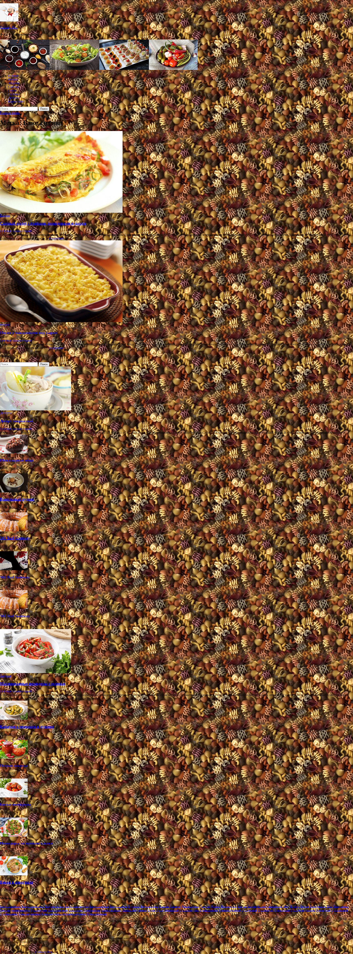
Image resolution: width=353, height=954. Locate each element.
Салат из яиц (76, 909)
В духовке (134, 906)
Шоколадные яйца (17, 460)
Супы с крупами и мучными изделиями (63, 913)
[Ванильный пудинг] (14, 491)
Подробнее (56, 238)
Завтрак (242, 906)
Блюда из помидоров (77, 906)
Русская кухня (39, 909)
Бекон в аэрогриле (16, 882)
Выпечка (164, 906)
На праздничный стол (269, 906)
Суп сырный (323, 909)
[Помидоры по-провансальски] (14, 835)
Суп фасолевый (9, 913)
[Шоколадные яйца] (14, 452)
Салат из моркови (58, 909)
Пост (330, 906)
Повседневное (318, 906)
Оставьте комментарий (16, 231)
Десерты (14, 98)
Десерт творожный (16, 421)
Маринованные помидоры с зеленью (33, 683)
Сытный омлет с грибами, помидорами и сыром (43, 223)
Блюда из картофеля (33, 906)
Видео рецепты (149, 906)
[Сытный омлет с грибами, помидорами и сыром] (176, 172)
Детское (215, 906)
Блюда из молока (54, 906)
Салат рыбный (92, 909)
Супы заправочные (30, 913)
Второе (13, 79)
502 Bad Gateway (15, 538)
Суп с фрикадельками (302, 909)
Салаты (13, 86)
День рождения (190, 906)
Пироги (304, 906)
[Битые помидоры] (14, 796)
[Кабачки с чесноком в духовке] (14, 718)
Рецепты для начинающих (15, 909)
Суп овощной (266, 909)
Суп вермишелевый (167, 909)
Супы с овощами (97, 913)
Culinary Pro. (8, 27)
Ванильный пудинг (17, 499)
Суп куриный (249, 909)
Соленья (14, 94)
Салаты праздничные (134, 909)
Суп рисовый (282, 909)
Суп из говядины (189, 909)
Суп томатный (339, 909)
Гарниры (175, 906)
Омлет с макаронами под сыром (28, 332)
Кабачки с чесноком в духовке (27, 726)
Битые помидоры (15, 804)
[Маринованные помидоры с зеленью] (35, 672)
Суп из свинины (209, 909)
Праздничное (341, 906)
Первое (13, 75)
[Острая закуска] (14, 757)
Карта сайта (16, 101)
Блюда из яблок (118, 906)
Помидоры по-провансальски (26, 843)
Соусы (12, 90)
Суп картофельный (230, 909)
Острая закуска (14, 765)
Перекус (294, 906)
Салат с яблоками (112, 909)
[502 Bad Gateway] (14, 530)
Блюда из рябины (99, 906)
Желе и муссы (229, 906)
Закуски (13, 83)
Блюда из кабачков (10, 906)
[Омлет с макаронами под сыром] (176, 281)
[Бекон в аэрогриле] (14, 874)
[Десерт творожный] (35, 409)
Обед (286, 906)
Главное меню (10, 112)
